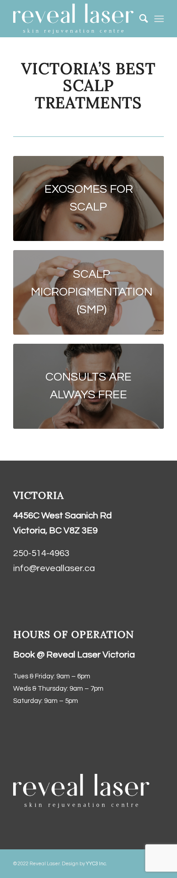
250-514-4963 (41, 553)
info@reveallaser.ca (54, 568)
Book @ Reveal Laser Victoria (74, 654)
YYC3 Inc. (96, 863)
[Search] (139, 18)
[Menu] (159, 19)
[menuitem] (139, 18)
